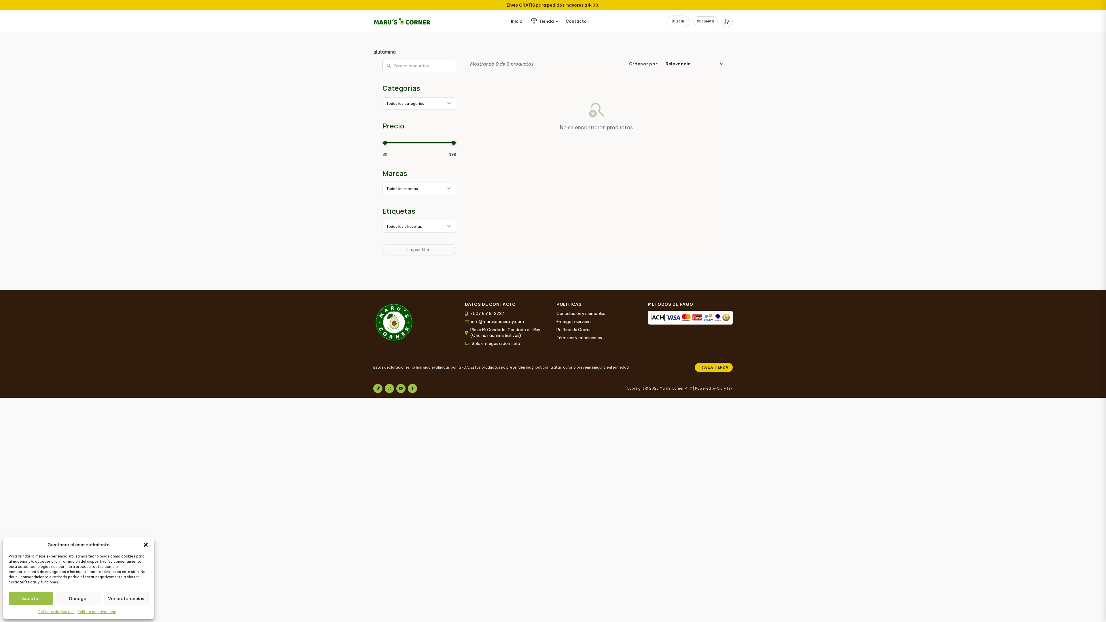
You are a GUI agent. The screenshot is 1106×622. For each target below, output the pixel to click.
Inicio (516, 21)
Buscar (678, 21)
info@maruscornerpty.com (497, 321)
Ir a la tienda (713, 367)
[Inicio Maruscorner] (402, 21)
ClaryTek (725, 388)
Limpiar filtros (419, 249)
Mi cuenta (705, 21)
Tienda (546, 21)
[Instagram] (389, 388)
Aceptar (31, 598)
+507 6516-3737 (487, 313)
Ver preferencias (126, 598)
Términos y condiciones (579, 337)
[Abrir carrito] (727, 21)
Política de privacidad (96, 612)
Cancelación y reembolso (580, 313)
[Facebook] (412, 388)
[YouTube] (401, 388)
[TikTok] (377, 388)
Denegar (78, 598)
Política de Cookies (575, 329)
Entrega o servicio (573, 321)
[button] (146, 545)
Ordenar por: (644, 64)
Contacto (576, 21)
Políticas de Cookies (56, 612)
